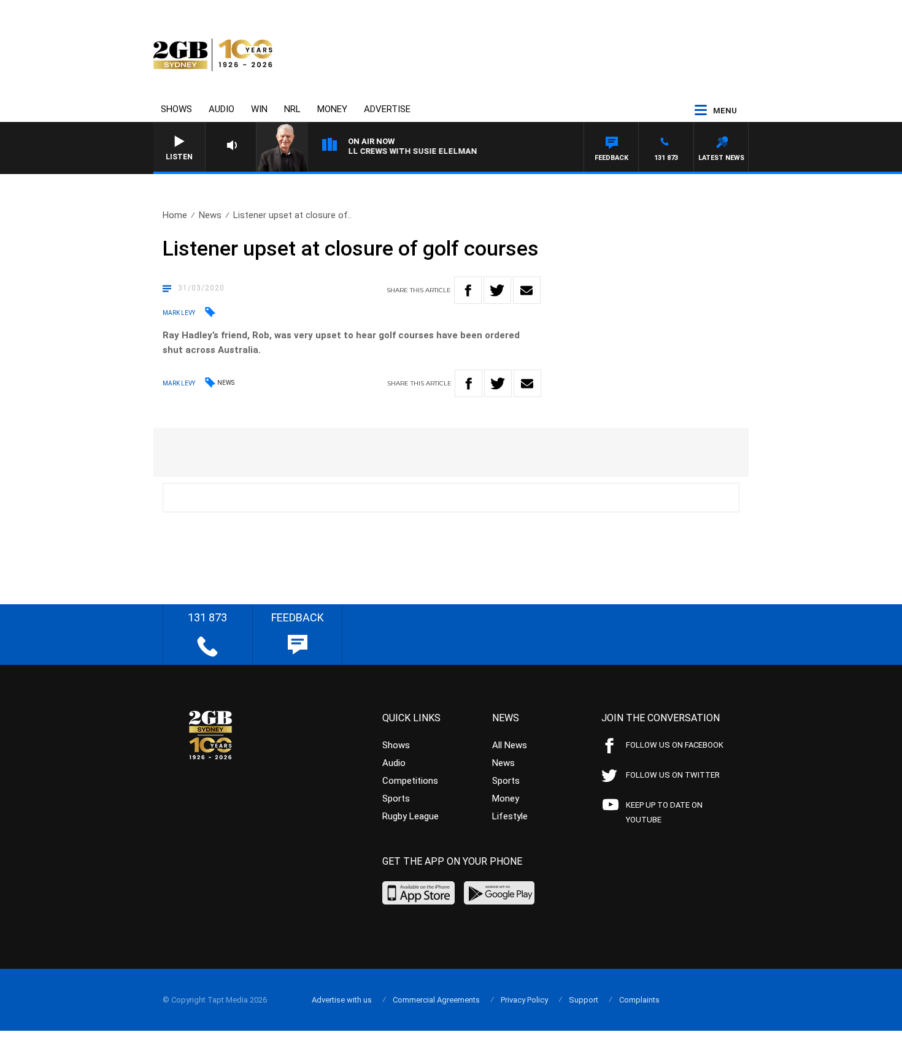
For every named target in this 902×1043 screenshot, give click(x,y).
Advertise (387, 109)
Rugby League (410, 816)
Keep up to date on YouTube (664, 812)
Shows (176, 109)
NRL (292, 109)
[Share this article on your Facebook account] (468, 290)
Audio (221, 109)
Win (259, 109)
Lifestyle (510, 816)
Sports (396, 798)
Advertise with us (342, 999)
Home (175, 215)
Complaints (639, 999)
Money (332, 109)
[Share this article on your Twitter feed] (497, 290)
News (210, 215)
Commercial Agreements (436, 999)
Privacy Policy (524, 999)
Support (583, 999)
